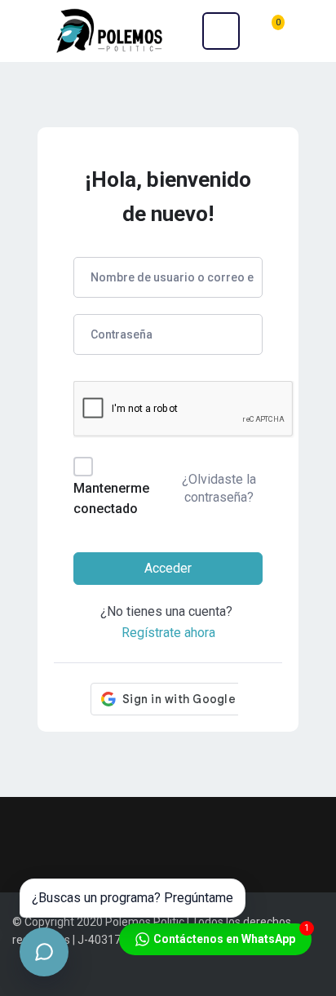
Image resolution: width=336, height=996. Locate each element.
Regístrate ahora (168, 632)
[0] (271, 30)
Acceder (168, 568)
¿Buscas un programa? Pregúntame (132, 897)
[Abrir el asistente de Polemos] (44, 951)
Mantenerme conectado (111, 498)
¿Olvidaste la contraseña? (219, 488)
